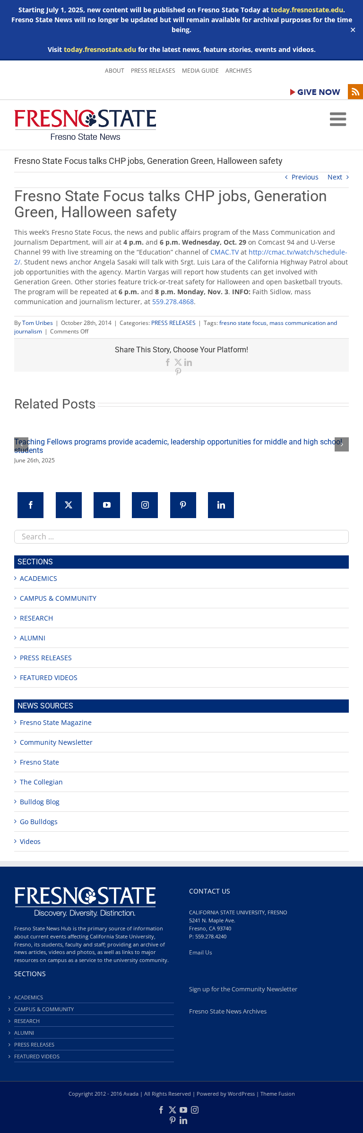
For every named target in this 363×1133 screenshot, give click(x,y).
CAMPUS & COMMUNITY (58, 598)
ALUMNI (32, 637)
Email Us (200, 952)
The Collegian (41, 781)
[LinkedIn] (221, 505)
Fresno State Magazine (56, 722)
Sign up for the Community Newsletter (243, 989)
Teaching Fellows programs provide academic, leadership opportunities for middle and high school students (178, 446)
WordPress (241, 1093)
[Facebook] (30, 505)
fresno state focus (243, 323)
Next (335, 176)
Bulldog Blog (40, 801)
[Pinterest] (183, 505)
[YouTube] (107, 505)
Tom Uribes (37, 323)
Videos (30, 841)
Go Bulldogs (39, 821)
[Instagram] (145, 505)
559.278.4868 (173, 301)
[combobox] (181, 537)
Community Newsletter (56, 742)
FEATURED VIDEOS (49, 677)
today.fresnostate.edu (307, 9)
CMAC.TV (224, 251)
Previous (305, 176)
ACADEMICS (38, 578)
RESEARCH (36, 617)
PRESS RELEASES (173, 323)
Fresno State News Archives (228, 1011)
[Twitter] (69, 505)
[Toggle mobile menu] (339, 119)
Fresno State (39, 762)
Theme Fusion (277, 1093)
